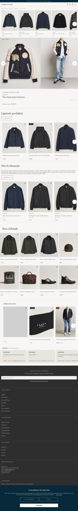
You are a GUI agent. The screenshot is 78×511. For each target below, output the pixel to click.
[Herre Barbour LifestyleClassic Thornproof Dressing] (9, 277)
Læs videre (59, 494)
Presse (2, 405)
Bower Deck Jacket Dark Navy (7, 33)
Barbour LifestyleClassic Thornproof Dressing (9, 292)
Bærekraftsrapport (5, 411)
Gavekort (3, 436)
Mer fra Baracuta (10, 165)
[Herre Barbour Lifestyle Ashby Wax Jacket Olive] (9, 245)
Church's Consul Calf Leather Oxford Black (47, 292)
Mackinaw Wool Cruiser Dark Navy (58, 33)
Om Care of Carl (5, 400)
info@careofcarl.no (9, 469)
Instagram (3, 447)
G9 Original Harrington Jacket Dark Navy (38, 215)
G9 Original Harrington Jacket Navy (11, 215)
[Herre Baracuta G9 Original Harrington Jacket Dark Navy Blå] (40, 197)
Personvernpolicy (5, 408)
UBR (36, 32)
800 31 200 (8, 471)
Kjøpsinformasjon (5, 422)
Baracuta (5, 94)
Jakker (7, 39)
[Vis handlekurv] (72, 4)
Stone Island (22, 32)
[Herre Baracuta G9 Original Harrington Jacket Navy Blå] (14, 197)
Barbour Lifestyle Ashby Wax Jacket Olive (9, 259)
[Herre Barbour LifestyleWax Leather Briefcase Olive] (29, 277)
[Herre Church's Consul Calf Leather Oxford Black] (48, 277)
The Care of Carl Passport (39, 1)
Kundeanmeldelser (5, 433)
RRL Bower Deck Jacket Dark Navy (11, 155)
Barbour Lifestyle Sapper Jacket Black (47, 259)
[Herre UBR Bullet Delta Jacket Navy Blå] (43, 20)
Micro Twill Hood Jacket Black (24, 33)
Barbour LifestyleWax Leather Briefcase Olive (27, 292)
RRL (3, 32)
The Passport (4, 397)
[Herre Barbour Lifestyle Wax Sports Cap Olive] (68, 245)
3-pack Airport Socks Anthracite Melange (40, 339)
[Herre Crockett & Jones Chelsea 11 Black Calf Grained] (68, 277)
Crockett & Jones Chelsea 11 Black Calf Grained (68, 292)
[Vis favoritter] (70, 4)
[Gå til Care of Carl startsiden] (7, 4)
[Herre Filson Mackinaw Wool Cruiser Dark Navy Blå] (60, 20)
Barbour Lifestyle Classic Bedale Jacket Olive (28, 259)
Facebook (3, 450)
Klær (3, 39)
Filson (53, 32)
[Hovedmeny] (75, 4)
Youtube (3, 452)
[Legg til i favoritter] (24, 124)
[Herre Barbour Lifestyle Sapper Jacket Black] (48, 245)
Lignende (12, 113)
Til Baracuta (6, 177)
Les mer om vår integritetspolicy (39, 381)
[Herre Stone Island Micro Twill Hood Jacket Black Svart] (26, 20)
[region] (39, 356)
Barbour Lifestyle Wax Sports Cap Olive (68, 259)
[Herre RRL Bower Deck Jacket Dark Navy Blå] (10, 20)
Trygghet (3, 394)
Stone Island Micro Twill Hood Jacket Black (39, 155)
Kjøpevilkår (3, 403)
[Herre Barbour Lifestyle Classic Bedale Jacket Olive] (29, 245)
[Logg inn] (67, 4)
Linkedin (3, 455)
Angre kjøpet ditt (5, 430)
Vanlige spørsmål (5, 427)
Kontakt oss (4, 425)
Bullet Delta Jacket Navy (40, 33)
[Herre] (15, 322)
